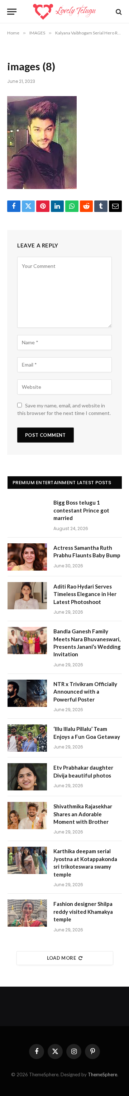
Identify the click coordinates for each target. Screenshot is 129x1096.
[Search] (118, 12)
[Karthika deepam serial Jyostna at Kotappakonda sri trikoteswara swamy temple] (27, 860)
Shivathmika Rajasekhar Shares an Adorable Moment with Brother (82, 814)
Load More (61, 958)
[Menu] (11, 12)
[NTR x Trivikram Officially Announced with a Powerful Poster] (27, 693)
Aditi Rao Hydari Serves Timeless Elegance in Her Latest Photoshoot (84, 594)
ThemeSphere (102, 1074)
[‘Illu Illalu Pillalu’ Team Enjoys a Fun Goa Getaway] (27, 738)
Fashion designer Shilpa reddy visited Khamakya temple (83, 911)
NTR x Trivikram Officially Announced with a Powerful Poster (85, 692)
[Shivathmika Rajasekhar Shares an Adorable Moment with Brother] (27, 815)
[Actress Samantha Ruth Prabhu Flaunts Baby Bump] (27, 557)
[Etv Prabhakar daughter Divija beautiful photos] (27, 776)
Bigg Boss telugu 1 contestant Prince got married (81, 510)
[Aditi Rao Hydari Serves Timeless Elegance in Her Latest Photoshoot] (27, 595)
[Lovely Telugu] (64, 11)
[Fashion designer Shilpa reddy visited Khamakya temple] (27, 913)
